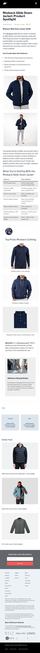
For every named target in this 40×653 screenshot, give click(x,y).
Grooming (27, 580)
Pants (16, 575)
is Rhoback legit (22, 343)
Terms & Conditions (23, 649)
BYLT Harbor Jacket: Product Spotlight (12, 544)
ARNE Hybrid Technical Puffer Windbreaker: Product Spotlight (18, 473)
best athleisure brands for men (24, 626)
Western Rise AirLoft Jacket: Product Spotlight (14, 509)
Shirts (6, 588)
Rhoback (9, 34)
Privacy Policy (13, 649)
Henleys (7, 575)
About (6, 649)
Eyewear (27, 575)
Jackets (7, 580)
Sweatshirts (8, 593)
